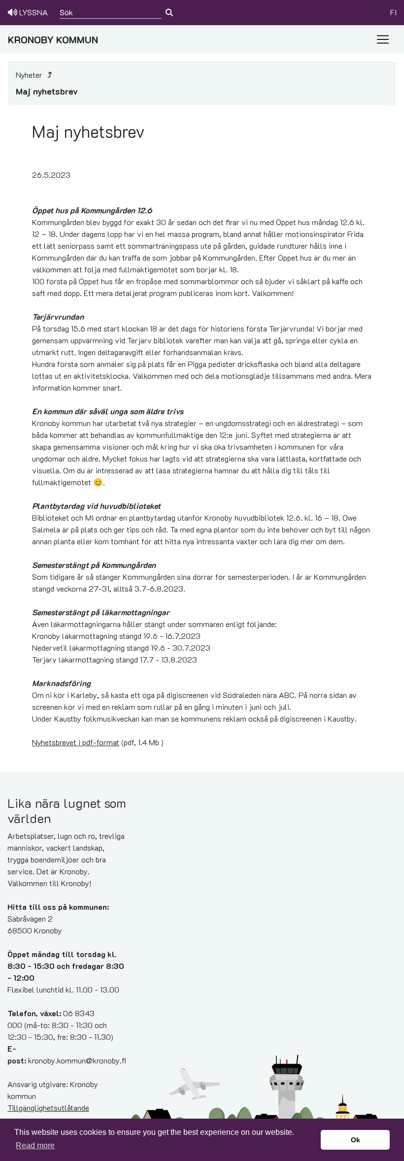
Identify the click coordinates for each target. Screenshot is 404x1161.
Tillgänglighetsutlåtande (48, 1107)
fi (393, 12)
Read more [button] (35, 1145)
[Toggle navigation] (383, 39)
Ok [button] (355, 1140)
